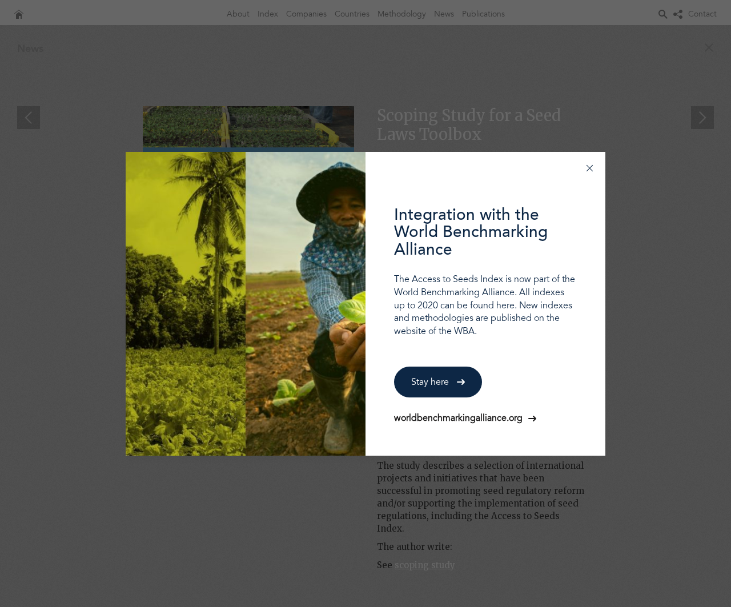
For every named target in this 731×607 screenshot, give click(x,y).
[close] (590, 168)
